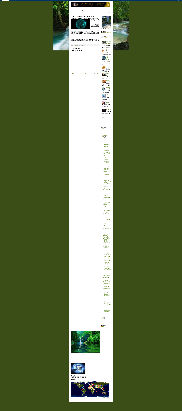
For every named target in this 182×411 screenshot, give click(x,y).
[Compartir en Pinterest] (83, 45)
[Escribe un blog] (80, 45)
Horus (103, 326)
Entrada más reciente (74, 73)
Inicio (85, 73)
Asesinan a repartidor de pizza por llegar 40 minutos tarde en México (108, 81)
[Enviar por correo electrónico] (79, 45)
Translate (107, 37)
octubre (104, 134)
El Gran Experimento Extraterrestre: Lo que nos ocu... (106, 145)
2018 (103, 129)
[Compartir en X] (81, 45)
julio (103, 137)
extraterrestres (105, 235)
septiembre (104, 135)
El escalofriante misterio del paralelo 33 (108, 50)
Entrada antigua (96, 73)
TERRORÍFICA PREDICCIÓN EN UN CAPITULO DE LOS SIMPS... (107, 264)
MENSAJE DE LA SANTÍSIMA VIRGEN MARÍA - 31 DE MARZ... (106, 284)
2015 (103, 318)
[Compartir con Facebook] (82, 45)
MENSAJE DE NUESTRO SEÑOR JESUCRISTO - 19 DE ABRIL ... (107, 175)
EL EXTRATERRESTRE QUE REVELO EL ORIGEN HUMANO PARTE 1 (106, 184)
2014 (103, 319)
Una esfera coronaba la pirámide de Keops (108, 67)
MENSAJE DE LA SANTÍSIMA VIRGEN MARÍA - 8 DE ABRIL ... (106, 247)
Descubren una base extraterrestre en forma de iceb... (106, 219)
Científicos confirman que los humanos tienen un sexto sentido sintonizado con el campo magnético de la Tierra (106, 58)
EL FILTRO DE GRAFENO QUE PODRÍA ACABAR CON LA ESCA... (106, 243)
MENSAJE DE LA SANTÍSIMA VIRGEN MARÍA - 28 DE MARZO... (106, 287)
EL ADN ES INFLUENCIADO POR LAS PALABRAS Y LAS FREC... (106, 278)
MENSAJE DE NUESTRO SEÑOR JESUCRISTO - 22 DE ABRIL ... (107, 172)
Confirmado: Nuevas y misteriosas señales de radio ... (106, 274)
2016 (103, 317)
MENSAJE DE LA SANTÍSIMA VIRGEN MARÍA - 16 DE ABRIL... (106, 203)
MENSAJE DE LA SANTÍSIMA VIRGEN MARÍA (108, 95)
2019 (103, 128)
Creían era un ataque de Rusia (106, 238)
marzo (104, 313)
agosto (104, 136)
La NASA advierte (105, 239)
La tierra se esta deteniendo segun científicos (108, 88)
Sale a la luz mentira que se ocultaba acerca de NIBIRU (108, 110)
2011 (103, 323)
